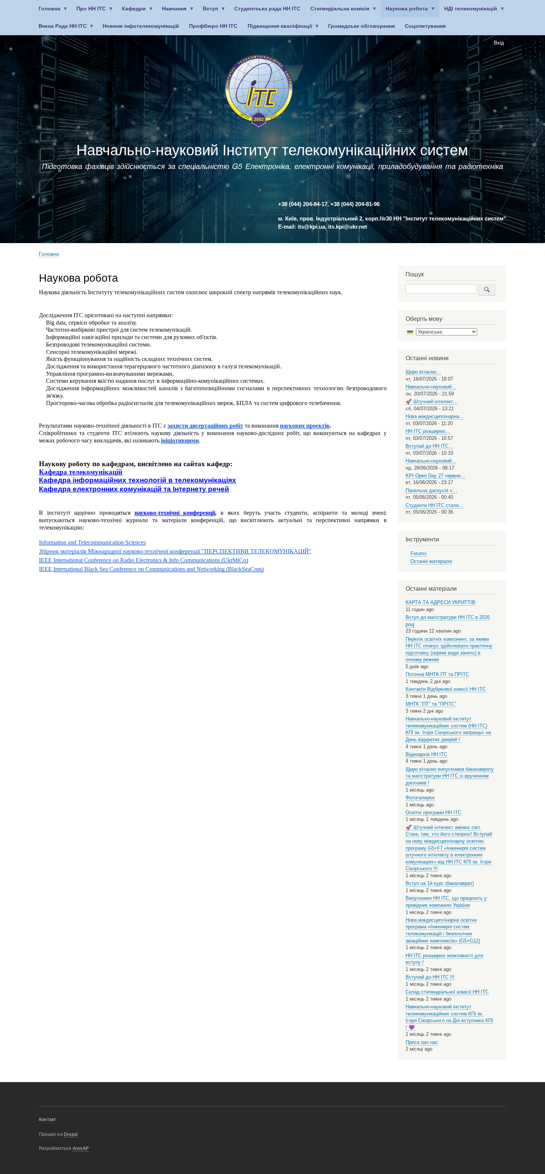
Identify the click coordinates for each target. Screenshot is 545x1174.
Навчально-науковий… (431, 386)
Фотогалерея (420, 797)
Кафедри (131, 11)
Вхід (499, 43)
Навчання (172, 11)
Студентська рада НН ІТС (267, 8)
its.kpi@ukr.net (347, 227)
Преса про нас (422, 1042)
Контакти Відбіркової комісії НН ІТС (446, 689)
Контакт (47, 1119)
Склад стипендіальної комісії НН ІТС (447, 992)
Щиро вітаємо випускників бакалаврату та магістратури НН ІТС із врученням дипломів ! (450, 776)
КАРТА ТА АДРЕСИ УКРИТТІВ (440, 602)
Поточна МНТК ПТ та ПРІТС (437, 674)
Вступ (208, 11)
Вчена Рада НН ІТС (60, 29)
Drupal (71, 1134)
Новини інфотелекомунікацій (141, 26)
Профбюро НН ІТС (213, 26)
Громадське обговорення (361, 26)
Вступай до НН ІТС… (429, 446)
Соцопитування (425, 26)
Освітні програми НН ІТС (433, 812)
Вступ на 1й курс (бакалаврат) (440, 883)
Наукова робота (404, 11)
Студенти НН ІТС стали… (434, 505)
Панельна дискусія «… (431, 490)
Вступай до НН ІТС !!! (430, 977)
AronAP (81, 1148)
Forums (418, 553)
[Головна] (259, 92)
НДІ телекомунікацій (468, 11)
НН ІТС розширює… (428, 431)
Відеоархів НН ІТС (426, 754)
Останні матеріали (431, 561)
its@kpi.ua (311, 227)
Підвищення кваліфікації (277, 29)
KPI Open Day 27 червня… (435, 475)
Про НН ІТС (89, 11)
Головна (46, 11)
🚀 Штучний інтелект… (432, 401)
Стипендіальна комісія (337, 11)
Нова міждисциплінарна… (435, 416)
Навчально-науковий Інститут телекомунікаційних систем (272, 150)
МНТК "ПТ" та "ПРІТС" (431, 704)
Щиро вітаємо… (423, 372)
